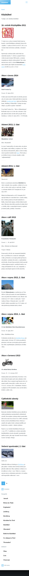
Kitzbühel (4, 2)
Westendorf (7, 542)
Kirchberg (6, 516)
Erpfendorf (6, 507)
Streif (18, 153)
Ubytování (6, 560)
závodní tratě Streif (11, 101)
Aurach (5, 498)
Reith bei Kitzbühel (9, 533)
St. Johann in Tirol (9, 538)
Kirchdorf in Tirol (9, 520)
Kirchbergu (21, 464)
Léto (4, 555)
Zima (5, 551)
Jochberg (6, 511)
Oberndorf (6, 529)
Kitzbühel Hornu (20, 338)
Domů (3, 9)
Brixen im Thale (8, 503)
